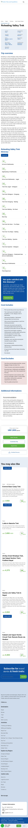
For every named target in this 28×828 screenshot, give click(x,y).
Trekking (11, 21)
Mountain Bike (4, 733)
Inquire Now (14, 445)
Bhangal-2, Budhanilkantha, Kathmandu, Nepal (12, 810)
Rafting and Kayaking (6, 728)
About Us (3, 777)
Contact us (3, 789)
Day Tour (3, 740)
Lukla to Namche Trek (10, 523)
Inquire (24, 825)
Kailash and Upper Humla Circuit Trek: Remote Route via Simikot (13, 637)
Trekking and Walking (6, 725)
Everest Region (4, 758)
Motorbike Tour (4, 745)
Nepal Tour (3, 730)
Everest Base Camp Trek (11, 487)
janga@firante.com (8, 812)
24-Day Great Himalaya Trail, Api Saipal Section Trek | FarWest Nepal (12, 558)
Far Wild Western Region (7, 761)
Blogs (2, 784)
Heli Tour (3, 735)
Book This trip (14, 437)
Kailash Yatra (4, 748)
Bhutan (2, 712)
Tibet (2, 714)
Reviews (3, 787)
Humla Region (4, 763)
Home (2, 21)
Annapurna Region (5, 753)
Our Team (3, 782)
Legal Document (5, 779)
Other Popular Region (19, 21)
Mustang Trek (4, 768)
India (2, 717)
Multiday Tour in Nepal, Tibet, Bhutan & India (11, 738)
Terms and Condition (12, 820)
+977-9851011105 (8, 807)
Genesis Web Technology (18, 822)
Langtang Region (5, 766)
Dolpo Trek (3, 756)
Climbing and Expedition (7, 743)
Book (19, 825)
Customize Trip (8, 297)
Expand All (4, 155)
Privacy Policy (4, 820)
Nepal (6, 21)
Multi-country (4, 719)
